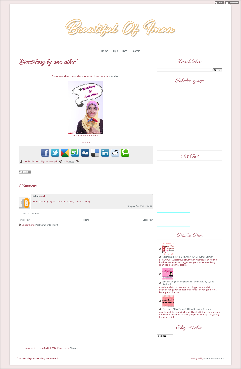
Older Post (148, 219)
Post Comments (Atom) (46, 224)
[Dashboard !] (232, 2)
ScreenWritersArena (214, 358)
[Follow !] (219, 2)
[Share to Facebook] (29, 172)
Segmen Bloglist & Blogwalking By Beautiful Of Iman (187, 257)
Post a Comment (31, 213)
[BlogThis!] (23, 172)
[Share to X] (26, 172)
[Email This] (20, 172)
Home (104, 51)
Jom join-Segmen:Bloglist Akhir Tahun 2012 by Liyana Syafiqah (188, 283)
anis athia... (114, 75)
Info (124, 51)
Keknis (36, 196)
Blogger (73, 348)
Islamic (136, 51)
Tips (115, 51)
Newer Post (24, 219)
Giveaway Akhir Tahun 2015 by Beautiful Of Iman (186, 309)
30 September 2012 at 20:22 (139, 206)
